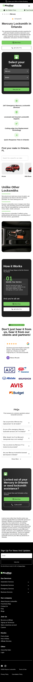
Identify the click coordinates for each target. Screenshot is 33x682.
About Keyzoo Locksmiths (9, 601)
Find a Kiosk (5, 636)
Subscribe (16, 562)
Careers (3, 627)
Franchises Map (6, 604)
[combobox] (14, 71)
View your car (16, 89)
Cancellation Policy (17, 674)
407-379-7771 (18, 48)
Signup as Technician (7, 622)
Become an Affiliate (7, 620)
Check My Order (6, 650)
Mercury (13, 14)
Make (6, 68)
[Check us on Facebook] (2, 666)
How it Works (5, 638)
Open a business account (9, 625)
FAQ (2, 609)
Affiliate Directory (6, 641)
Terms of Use (22, 669)
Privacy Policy (4, 674)
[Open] (27, 71)
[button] (16, 423)
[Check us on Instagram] (5, 666)
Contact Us (4, 606)
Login (2, 652)
